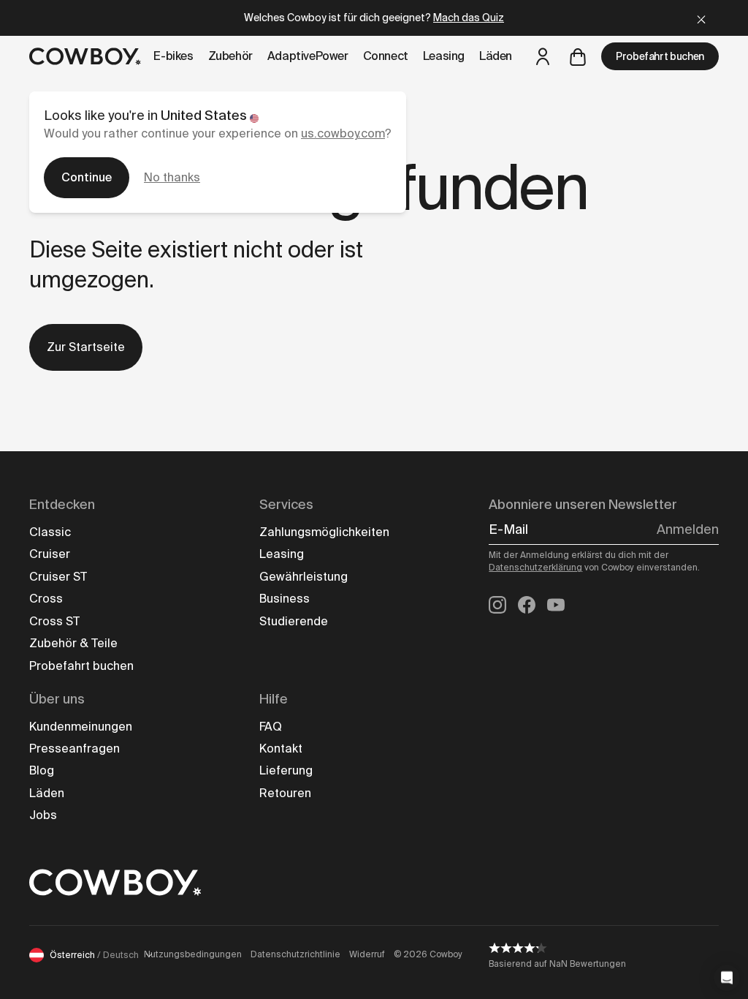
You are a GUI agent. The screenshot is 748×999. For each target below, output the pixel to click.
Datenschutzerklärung (535, 567)
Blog (41, 770)
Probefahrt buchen (660, 56)
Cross (46, 598)
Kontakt (280, 748)
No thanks (172, 177)
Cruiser (49, 554)
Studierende (293, 621)
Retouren (285, 793)
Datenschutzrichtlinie (295, 954)
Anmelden (688, 529)
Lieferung (286, 770)
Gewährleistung (303, 576)
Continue (86, 177)
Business (284, 598)
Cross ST (54, 621)
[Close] (701, 18)
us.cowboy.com (343, 133)
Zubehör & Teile (73, 643)
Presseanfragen (74, 748)
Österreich (94, 955)
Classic (50, 532)
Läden (46, 793)
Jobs (43, 815)
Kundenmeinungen (80, 726)
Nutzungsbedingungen (193, 954)
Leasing (281, 554)
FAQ (270, 726)
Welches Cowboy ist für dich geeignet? (374, 17)
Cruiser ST (58, 576)
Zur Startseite (86, 347)
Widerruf (367, 954)
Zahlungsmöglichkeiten (324, 532)
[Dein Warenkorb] (577, 56)
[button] (727, 978)
